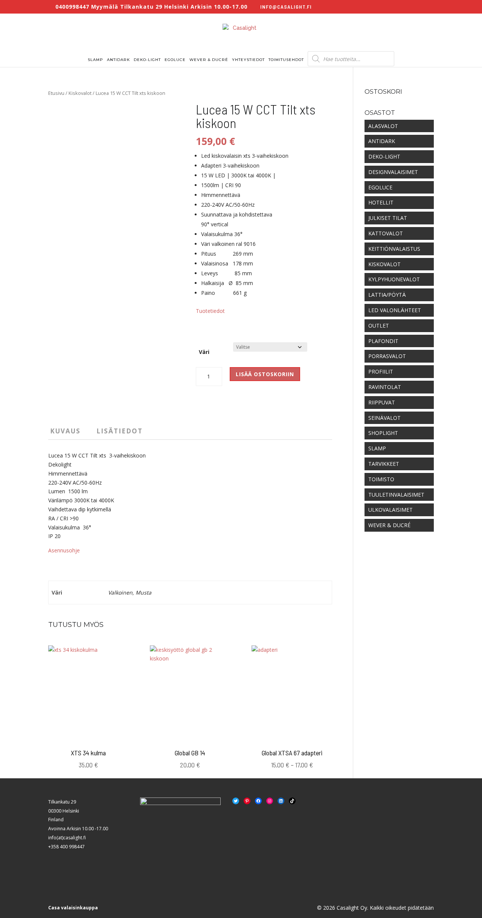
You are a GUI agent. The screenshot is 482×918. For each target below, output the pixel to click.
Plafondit (383, 341)
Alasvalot (383, 126)
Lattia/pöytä (387, 294)
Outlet (378, 325)
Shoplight (383, 432)
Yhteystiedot (248, 59)
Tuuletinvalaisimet (396, 494)
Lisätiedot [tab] (119, 431)
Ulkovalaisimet (390, 509)
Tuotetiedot (210, 310)
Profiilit (380, 371)
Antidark (118, 59)
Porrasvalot (387, 356)
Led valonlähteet (394, 310)
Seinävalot (384, 417)
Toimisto (381, 479)
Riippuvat (381, 402)
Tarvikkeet (383, 463)
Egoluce (175, 59)
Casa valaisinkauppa (73, 907)
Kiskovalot (80, 93)
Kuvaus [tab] (65, 431)
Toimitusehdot (286, 59)
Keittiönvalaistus (394, 248)
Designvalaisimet (393, 171)
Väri (204, 351)
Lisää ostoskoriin (265, 374)
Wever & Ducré (208, 59)
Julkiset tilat (387, 217)
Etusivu (56, 93)
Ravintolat (384, 386)
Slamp (95, 59)
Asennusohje (64, 550)
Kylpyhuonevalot (394, 279)
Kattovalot (385, 233)
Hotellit (381, 202)
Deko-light (147, 59)
